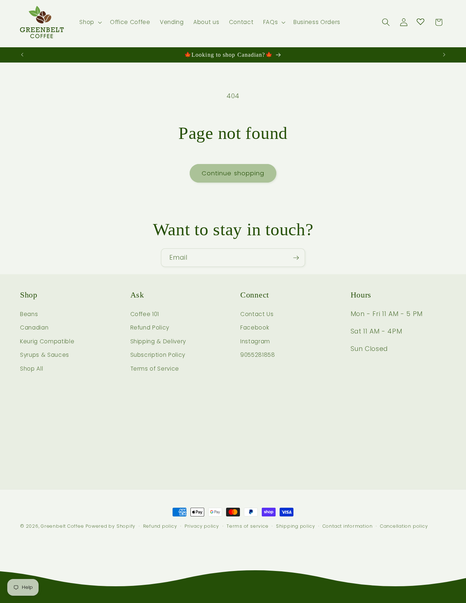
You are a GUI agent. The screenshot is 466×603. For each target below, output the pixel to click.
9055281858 (257, 355)
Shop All (31, 368)
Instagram (255, 341)
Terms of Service (154, 368)
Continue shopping (233, 173)
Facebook (254, 327)
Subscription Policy (158, 355)
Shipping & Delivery (158, 341)
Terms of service (247, 526)
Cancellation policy (404, 526)
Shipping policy (295, 526)
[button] (90, 22)
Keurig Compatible (47, 341)
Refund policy (160, 526)
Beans (29, 314)
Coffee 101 (144, 314)
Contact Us (257, 314)
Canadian (34, 327)
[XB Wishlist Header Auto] (420, 21)
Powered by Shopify (110, 526)
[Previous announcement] (22, 55)
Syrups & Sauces (44, 355)
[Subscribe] (296, 257)
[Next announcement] (444, 55)
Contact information (348, 526)
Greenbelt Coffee (62, 526)
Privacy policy (202, 526)
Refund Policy (150, 327)
